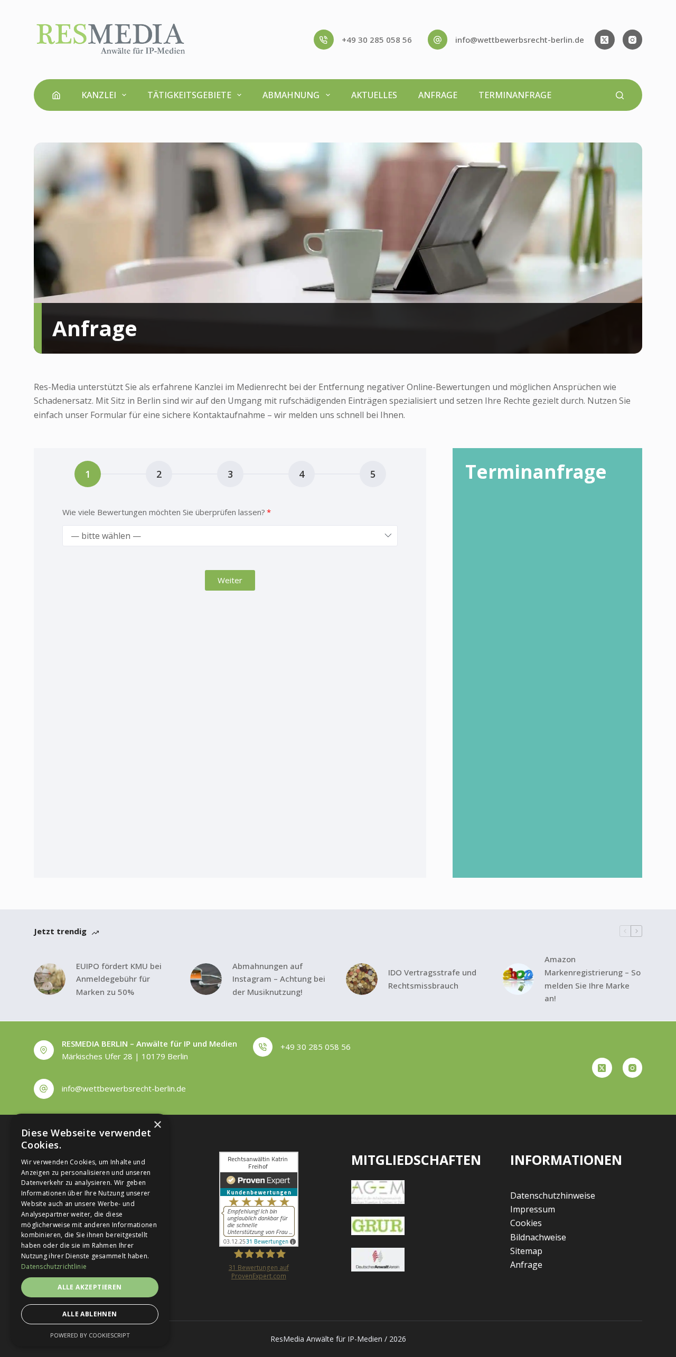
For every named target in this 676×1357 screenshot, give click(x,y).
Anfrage (437, 95)
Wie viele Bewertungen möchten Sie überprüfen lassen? (163, 512)
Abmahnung (291, 95)
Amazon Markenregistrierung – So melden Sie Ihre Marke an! (592, 978)
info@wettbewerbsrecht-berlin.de (519, 39)
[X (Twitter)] (605, 40)
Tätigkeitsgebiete (189, 95)
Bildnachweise (538, 1237)
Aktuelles (374, 95)
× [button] (157, 1125)
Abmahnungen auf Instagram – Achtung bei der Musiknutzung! (278, 979)
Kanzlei (98, 95)
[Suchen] (620, 95)
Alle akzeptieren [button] (89, 1287)
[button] (230, 580)
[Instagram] (633, 40)
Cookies (526, 1223)
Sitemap (526, 1251)
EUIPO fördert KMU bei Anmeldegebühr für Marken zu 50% (119, 979)
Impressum (532, 1209)
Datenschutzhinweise (552, 1195)
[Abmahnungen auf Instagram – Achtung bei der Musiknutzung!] (206, 979)
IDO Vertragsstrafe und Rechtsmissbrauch (432, 979)
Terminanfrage (514, 95)
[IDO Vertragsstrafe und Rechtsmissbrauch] (362, 979)
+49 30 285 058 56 (377, 39)
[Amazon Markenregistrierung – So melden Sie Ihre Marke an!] (518, 979)
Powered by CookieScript (90, 1335)
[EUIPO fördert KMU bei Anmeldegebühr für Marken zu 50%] (49, 979)
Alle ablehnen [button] (89, 1313)
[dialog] (90, 1230)
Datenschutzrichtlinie (54, 1266)
